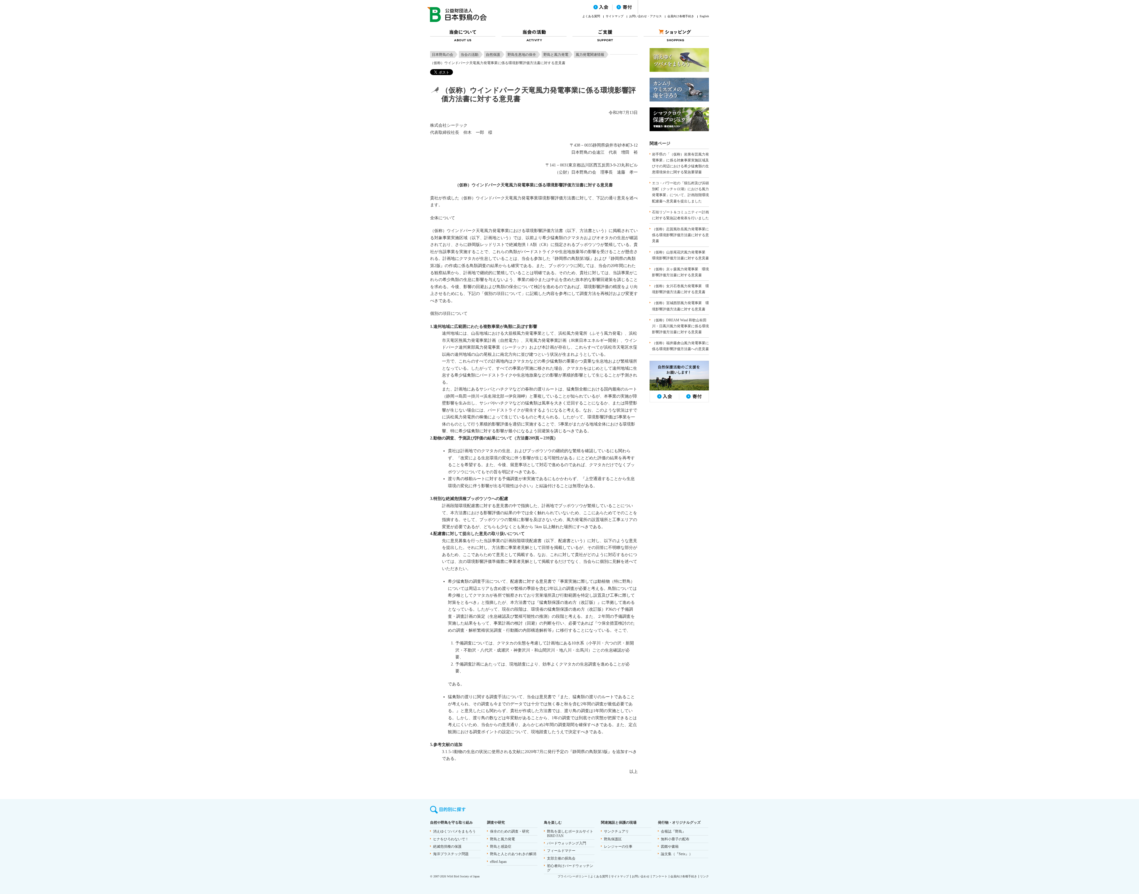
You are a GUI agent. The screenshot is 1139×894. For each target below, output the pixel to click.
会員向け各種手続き (680, 16)
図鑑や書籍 (670, 846)
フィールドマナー (561, 851)
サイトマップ (614, 16)
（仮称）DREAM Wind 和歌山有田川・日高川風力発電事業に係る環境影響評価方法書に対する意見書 (680, 326)
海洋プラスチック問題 (451, 854)
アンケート (660, 876)
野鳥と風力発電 (555, 55)
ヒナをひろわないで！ (451, 839)
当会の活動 (469, 55)
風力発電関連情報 (590, 55)
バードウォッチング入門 (566, 843)
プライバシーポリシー (572, 876)
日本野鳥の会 (442, 55)
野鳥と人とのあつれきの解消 (513, 854)
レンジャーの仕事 (618, 846)
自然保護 (493, 55)
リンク (704, 876)
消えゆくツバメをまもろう (454, 831)
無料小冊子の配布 (675, 839)
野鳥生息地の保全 (522, 55)
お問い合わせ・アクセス (645, 16)
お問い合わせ (641, 876)
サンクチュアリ (616, 831)
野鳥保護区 (613, 839)
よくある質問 (591, 16)
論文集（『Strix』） (677, 854)
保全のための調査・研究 (509, 831)
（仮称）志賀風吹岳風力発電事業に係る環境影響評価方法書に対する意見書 (680, 235)
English (704, 16)
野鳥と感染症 (500, 846)
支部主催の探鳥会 (561, 858)
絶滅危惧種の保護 (447, 846)
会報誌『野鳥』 (673, 831)
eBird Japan (498, 862)
